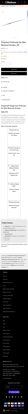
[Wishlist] (21, 2)
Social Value (5, 301)
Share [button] (4, 95)
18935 (14, 375)
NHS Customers (6, 346)
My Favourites (6, 343)
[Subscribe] (21, 387)
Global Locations (6, 330)
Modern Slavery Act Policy (8, 289)
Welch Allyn (5, 356)
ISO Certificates (6, 333)
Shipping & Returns (7, 298)
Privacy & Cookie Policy (8, 295)
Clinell (4, 323)
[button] (2, 2)
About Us (5, 276)
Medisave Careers (7, 292)
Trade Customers (6, 308)
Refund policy (15, 408)
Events (4, 285)
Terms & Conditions (7, 305)
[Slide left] (10, 37)
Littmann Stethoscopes (8, 336)
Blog (4, 320)
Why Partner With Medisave (9, 311)
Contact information (14, 410)
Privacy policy (21, 408)
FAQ (4, 327)
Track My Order (6, 353)
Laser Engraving (6, 340)
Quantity (2, 61)
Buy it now (14, 73)
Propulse (3, 40)
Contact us (5, 279)
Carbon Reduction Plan (8, 282)
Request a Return (6, 349)
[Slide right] (17, 37)
